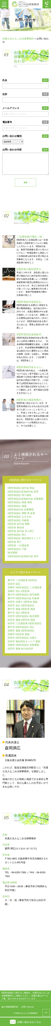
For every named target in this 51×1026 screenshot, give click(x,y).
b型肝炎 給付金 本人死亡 (21, 531)
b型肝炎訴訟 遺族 (17, 506)
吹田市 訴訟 (14, 584)
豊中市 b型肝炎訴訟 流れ (21, 627)
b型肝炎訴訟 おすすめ (19, 516)
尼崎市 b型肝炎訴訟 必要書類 (23, 645)
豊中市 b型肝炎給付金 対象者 (23, 598)
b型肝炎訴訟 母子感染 (19, 495)
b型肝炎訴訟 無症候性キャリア (24, 538)
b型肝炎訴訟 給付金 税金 (21, 488)
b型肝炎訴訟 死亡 (17, 534)
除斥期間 (12, 552)
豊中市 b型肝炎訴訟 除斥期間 (23, 594)
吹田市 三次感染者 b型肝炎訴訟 (25, 623)
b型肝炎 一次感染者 (18, 545)
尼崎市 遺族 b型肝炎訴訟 (21, 630)
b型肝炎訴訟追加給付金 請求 (23, 491)
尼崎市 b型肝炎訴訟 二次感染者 (25, 587)
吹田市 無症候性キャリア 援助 (24, 641)
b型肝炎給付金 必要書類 (21, 509)
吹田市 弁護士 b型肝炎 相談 (23, 602)
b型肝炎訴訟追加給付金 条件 (23, 556)
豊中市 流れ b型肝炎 (19, 612)
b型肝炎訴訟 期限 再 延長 (21, 513)
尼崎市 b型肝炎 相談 (19, 634)
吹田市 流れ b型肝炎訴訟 (21, 605)
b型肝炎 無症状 (16, 527)
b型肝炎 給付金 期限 (19, 524)
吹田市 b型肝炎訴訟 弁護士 (22, 637)
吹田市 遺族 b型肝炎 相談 (21, 620)
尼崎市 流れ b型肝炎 (19, 591)
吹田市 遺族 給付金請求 (20, 648)
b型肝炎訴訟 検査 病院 (20, 502)
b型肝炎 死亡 (15, 542)
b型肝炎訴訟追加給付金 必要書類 (25, 498)
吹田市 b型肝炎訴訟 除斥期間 (23, 616)
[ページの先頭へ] (46, 1012)
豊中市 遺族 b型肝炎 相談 (21, 609)
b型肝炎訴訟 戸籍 (17, 549)
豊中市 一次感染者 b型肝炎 (22, 580)
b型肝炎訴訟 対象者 (18, 520)
